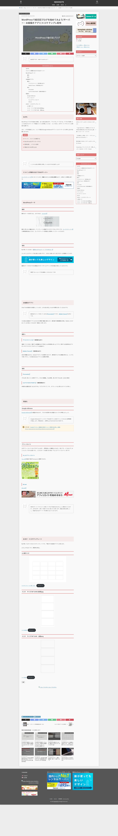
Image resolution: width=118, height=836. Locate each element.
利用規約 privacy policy (63, 799)
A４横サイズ (30, 106)
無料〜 (28, 81)
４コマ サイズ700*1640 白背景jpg (35, 108)
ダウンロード (40, 585)
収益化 (27, 93)
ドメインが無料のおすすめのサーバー (36, 71)
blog (25, 7)
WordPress (38, 716)
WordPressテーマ (30, 73)
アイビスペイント (27, 340)
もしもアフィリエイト (34, 99)
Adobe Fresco (62, 314)
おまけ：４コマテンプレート (33, 104)
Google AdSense (31, 95)
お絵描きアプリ (30, 79)
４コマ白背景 (24, 630)
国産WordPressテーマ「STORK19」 (42, 249)
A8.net (30, 101)
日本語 (79, 40)
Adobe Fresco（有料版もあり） (36, 85)
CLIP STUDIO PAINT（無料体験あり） (38, 91)
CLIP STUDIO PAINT (29, 383)
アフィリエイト (31, 97)
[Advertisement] (48, 285)
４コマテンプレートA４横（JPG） (29, 585)
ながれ (27, 68)
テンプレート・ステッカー (32, 7)
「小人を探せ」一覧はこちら (83, 45)
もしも (23, 459)
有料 (28, 77)
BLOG (62, 4)
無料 (28, 75)
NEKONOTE (59, 2)
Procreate (31, 89)
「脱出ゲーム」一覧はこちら (83, 47)
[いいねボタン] (23, 682)
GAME (58, 4)
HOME (53, 4)
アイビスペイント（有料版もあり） (37, 83)
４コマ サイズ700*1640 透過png (35, 110)
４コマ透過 (24, 677)
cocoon (44, 213)
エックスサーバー (26, 177)
